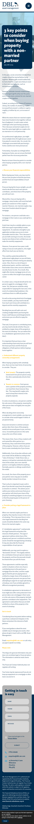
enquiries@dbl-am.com (14, 640)
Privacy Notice (12, 738)
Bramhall (14, 806)
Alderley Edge (6, 806)
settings (20, 817)
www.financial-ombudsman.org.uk (13, 801)
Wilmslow (5, 808)
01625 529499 (13, 752)
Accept (5, 821)
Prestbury (27, 806)
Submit (17, 745)
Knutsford (21, 806)
